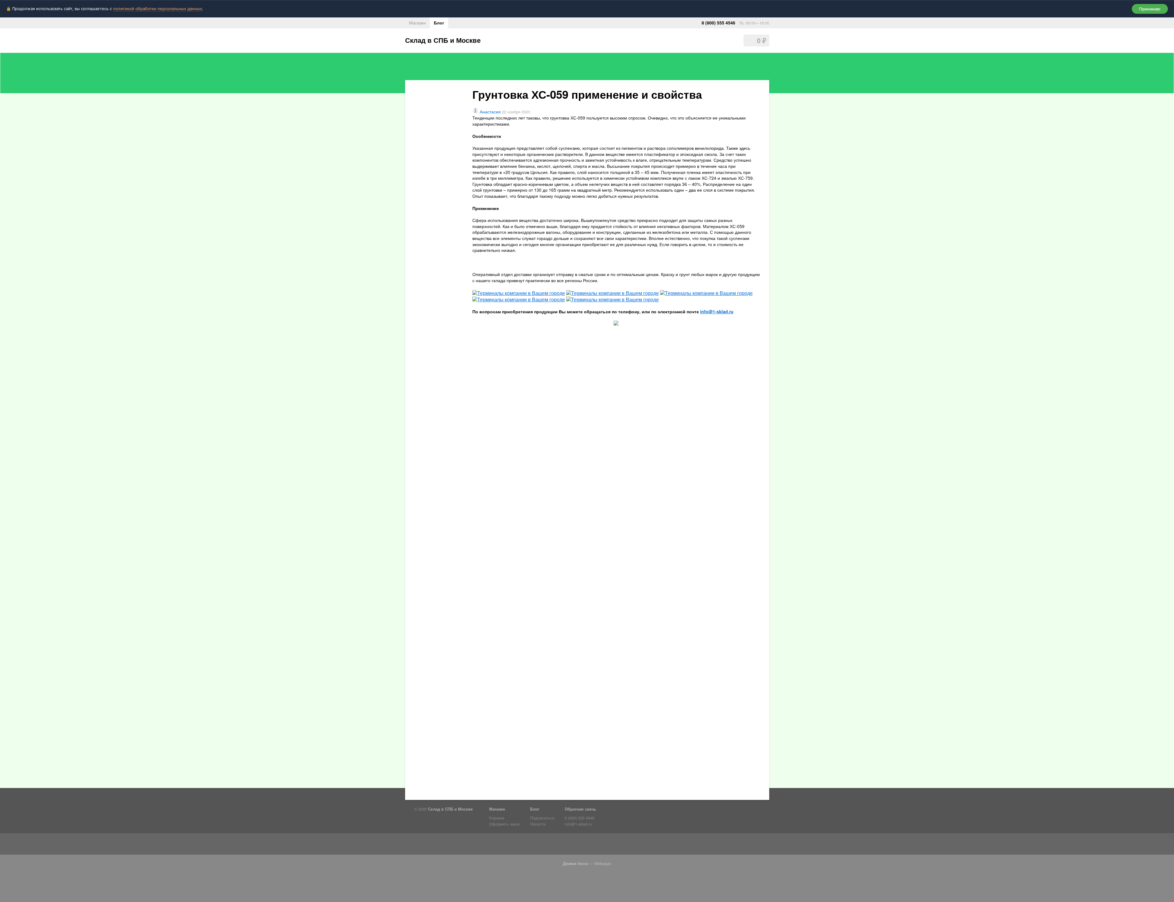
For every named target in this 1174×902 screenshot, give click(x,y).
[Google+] (501, 845)
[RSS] (419, 845)
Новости (537, 824)
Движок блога (575, 863)
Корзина (496, 818)
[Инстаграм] (466, 845)
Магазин (417, 23)
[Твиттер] (442, 845)
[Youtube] (477, 845)
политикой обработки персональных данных (157, 8)
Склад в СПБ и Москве (443, 40)
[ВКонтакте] (454, 845)
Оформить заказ (504, 824)
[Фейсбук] (431, 845)
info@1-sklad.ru (716, 311)
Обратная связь (580, 809)
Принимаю (1150, 8)
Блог (439, 23)
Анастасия (490, 112)
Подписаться (542, 818)
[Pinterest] (489, 845)
